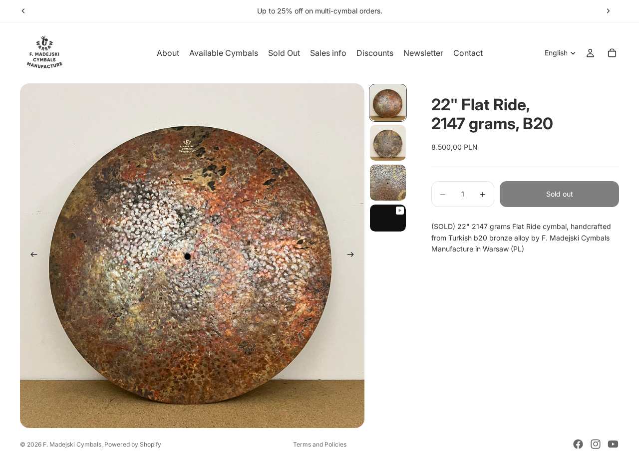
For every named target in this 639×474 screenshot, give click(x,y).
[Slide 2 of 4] (388, 143)
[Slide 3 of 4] (388, 183)
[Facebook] (578, 444)
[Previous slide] (23, 11)
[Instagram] (596, 444)
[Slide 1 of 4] (388, 103)
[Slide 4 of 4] (388, 218)
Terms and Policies (319, 444)
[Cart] (612, 53)
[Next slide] (608, 11)
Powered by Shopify (132, 444)
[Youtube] (613, 444)
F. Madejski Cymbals (72, 444)
